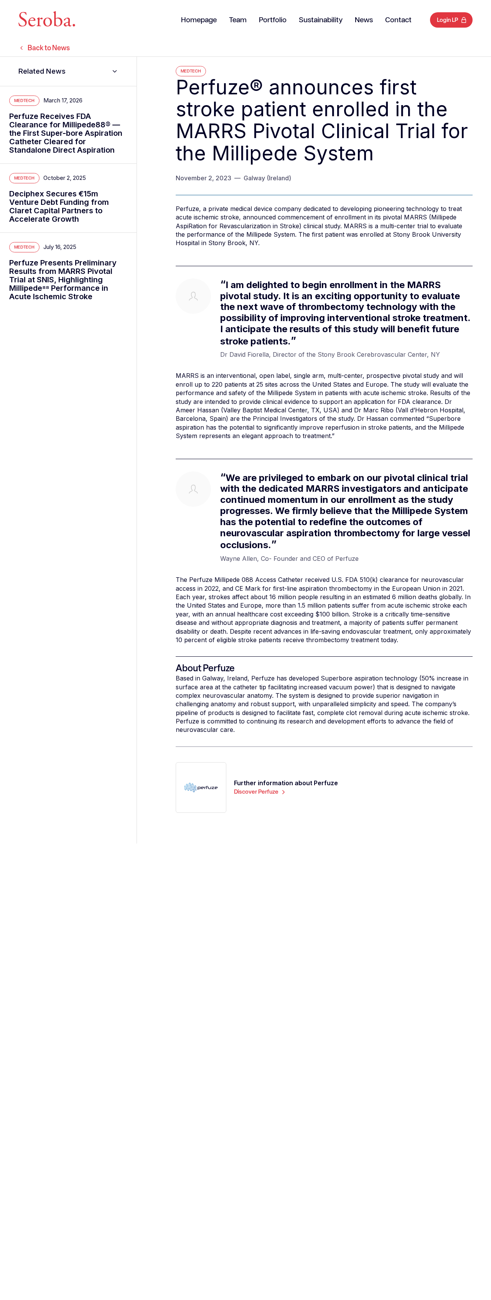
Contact (398, 20)
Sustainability (321, 20)
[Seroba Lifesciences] (46, 20)
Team (238, 20)
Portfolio (273, 20)
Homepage (199, 20)
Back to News (49, 47)
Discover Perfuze (256, 791)
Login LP (447, 19)
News (364, 20)
